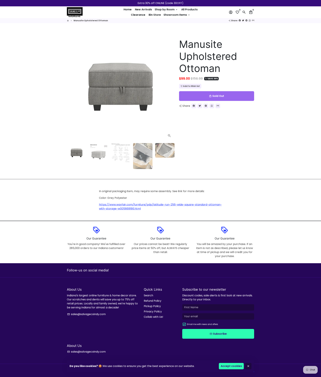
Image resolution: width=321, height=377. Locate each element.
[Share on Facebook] (240, 20)
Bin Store (155, 15)
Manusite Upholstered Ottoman (91, 20)
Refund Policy (152, 301)
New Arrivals (143, 9)
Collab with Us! (153, 317)
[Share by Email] (253, 20)
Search (148, 295)
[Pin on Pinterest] (246, 20)
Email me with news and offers (202, 324)
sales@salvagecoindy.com (86, 314)
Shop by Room (166, 9)
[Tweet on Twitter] (243, 20)
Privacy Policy (153, 311)
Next (169, 87)
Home (128, 9)
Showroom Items (177, 15)
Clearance (138, 15)
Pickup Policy (152, 306)
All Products (189, 9)
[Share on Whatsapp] (250, 20)
